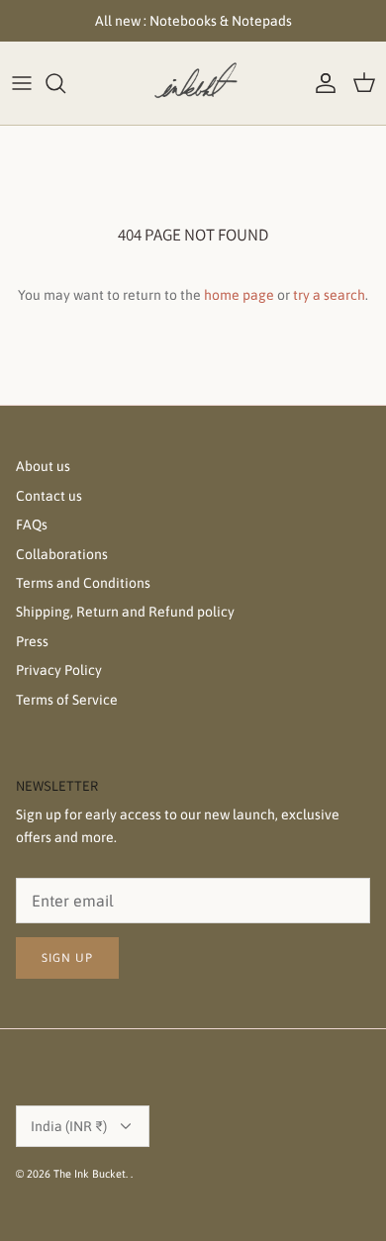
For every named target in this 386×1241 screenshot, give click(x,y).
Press (32, 641)
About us (43, 466)
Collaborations (62, 554)
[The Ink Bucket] (193, 83)
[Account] (320, 83)
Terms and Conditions (83, 583)
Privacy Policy (59, 670)
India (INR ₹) (69, 1126)
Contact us (49, 496)
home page (239, 295)
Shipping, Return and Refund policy (125, 612)
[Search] (65, 83)
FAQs (32, 524)
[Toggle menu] (22, 83)
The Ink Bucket (89, 1174)
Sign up (67, 958)
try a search (329, 295)
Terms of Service (67, 700)
